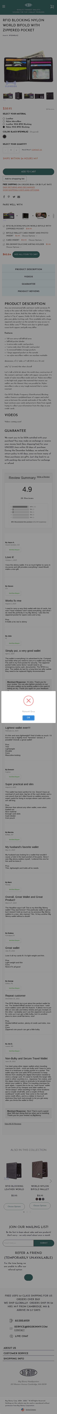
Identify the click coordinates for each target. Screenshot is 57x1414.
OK (28, 718)
